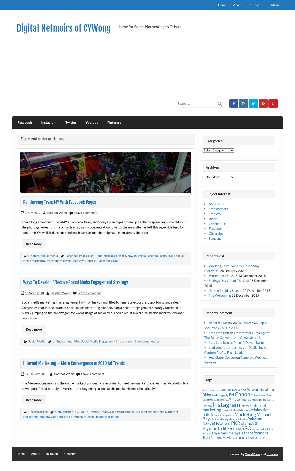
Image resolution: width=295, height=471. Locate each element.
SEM (238, 429)
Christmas (208, 399)
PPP (232, 429)
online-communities (66, 341)
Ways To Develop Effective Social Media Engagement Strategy (75, 282)
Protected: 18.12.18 (223, 276)
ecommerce (243, 399)
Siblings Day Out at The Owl (229, 281)
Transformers (218, 209)
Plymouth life (216, 428)
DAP (229, 399)
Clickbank (219, 399)
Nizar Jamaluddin (237, 419)
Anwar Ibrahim (260, 389)
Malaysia (245, 410)
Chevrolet (216, 233)
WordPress (252, 454)
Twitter (70, 122)
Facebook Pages (76, 255)
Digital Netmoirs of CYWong (64, 28)
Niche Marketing (219, 419)
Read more (34, 244)
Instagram (48, 122)
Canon (242, 394)
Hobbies (34, 255)
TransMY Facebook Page (101, 260)
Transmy (215, 214)
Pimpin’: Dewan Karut (249, 342)
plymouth (250, 423)
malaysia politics (225, 415)
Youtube (92, 122)
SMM (171, 255)
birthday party (220, 395)
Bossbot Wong (57, 212)
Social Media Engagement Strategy (104, 341)
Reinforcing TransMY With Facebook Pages (59, 202)
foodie (255, 399)
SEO (246, 428)
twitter (253, 437)
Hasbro (121, 255)
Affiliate (216, 390)
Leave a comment (85, 212)
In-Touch (254, 5)
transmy (78, 260)
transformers (256, 432)
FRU (271, 399)
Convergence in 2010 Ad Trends (76, 411)
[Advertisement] (148, 66)
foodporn (264, 399)
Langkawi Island (230, 410)
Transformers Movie (217, 437)
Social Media (49, 255)
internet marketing (153, 411)
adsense (207, 390)
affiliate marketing (233, 390)
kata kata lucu (219, 333)
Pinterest (114, 122)
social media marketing (143, 341)
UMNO (263, 437)
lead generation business (226, 347)
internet (246, 406)
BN (231, 394)
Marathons (217, 204)
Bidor (213, 219)
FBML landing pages (101, 255)
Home (222, 5)
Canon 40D (217, 224)
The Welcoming (220, 295)
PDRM (227, 423)
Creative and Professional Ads (119, 411)
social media (259, 429)
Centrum (274, 5)
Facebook (25, 122)
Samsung (215, 238)
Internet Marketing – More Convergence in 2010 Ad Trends (74, 363)
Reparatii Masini (221, 323)
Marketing (245, 414)
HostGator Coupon (222, 357)
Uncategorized (38, 411)
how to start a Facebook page (146, 255)
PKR (235, 423)
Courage (272, 454)
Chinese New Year (261, 395)
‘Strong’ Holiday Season (225, 291)
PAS (219, 423)
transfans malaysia (59, 260)
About (237, 5)
